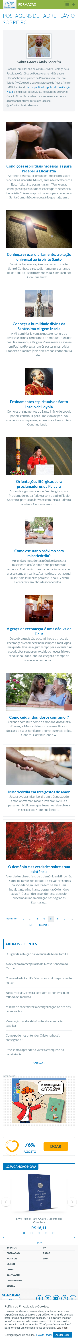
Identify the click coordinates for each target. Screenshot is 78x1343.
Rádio (46, 1253)
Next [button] (72, 1201)
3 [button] (39, 1233)
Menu (67, 4)
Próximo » (43, 924)
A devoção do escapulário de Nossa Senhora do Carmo (37, 966)
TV (44, 1247)
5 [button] (53, 1233)
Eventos (12, 1247)
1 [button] (24, 1233)
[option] (39, 1201)
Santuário (13, 1275)
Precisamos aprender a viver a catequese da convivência (35, 1052)
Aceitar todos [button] (62, 1334)
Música (11, 1264)
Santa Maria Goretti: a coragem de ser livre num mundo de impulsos (37, 995)
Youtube (56, 1298)
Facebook (39, 1298)
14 (30, 924)
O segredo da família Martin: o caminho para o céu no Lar (39, 980)
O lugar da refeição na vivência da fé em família (37, 954)
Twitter (48, 1298)
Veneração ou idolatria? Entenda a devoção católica (34, 1023)
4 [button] (46, 1233)
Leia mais (61, 1327)
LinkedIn (73, 1298)
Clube (10, 1269)
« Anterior (11, 918)
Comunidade (14, 1280)
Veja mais (39, 1063)
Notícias (12, 1258)
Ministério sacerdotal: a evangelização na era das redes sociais (38, 1009)
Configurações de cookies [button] (19, 1334)
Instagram (64, 1298)
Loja (45, 1258)
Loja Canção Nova (20, 1166)
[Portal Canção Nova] (10, 4)
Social (11, 1286)
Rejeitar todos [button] (44, 1334)
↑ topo (39, 1243)
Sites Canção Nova (73, 4)
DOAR (11, 1300)
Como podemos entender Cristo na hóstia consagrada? (33, 1037)
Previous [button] (6, 1201)
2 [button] (31, 1233)
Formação (13, 1253)
